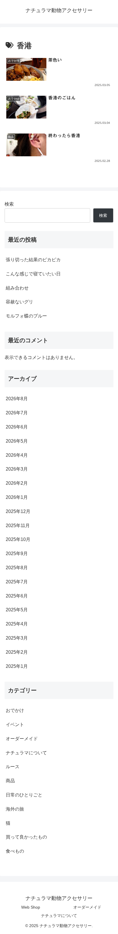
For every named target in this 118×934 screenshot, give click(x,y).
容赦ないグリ (19, 301)
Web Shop (30, 907)
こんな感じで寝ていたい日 (33, 273)
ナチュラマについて (59, 915)
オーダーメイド (87, 907)
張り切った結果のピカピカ (33, 259)
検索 (9, 204)
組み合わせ (17, 287)
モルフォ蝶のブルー (26, 315)
